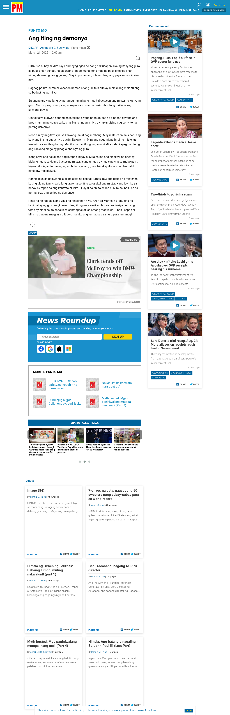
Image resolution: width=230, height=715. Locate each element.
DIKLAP (33, 47)
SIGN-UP (118, 336)
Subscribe (220, 5)
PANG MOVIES (132, 10)
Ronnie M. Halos (38, 497)
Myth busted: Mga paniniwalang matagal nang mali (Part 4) (52, 643)
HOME (82, 10)
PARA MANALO (168, 10)
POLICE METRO (97, 10)
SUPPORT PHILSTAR (214, 10)
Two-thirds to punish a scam (171, 194)
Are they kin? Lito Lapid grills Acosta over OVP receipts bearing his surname (172, 265)
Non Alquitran (98, 576)
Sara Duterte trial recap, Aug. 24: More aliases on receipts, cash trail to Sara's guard (174, 344)
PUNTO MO (115, 10)
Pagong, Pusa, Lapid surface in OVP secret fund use (173, 59)
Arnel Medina (97, 505)
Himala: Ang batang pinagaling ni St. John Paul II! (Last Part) (113, 643)
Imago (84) (35, 490)
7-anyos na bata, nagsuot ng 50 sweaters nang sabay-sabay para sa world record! (113, 494)
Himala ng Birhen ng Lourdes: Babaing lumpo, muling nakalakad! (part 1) (50, 570)
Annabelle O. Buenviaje (54, 47)
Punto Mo (37, 30)
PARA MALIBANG (189, 10)
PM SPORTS (150, 10)
